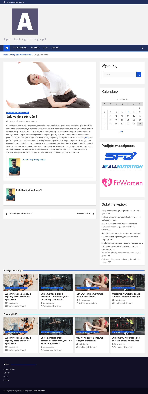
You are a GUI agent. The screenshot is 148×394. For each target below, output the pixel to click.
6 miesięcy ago (119, 300)
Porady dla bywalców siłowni (17, 113)
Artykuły (35, 48)
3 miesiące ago (84, 300)
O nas (45, 48)
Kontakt (55, 48)
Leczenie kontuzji (84, 214)
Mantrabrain (40, 391)
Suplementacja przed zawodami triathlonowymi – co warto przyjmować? (55, 297)
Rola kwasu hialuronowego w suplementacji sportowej (122, 243)
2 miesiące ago (48, 303)
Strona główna (20, 48)
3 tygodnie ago (12, 303)
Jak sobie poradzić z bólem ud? (21, 214)
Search (138, 74)
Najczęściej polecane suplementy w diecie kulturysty (121, 233)
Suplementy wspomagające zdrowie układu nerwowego (126, 295)
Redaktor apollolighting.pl (28, 121)
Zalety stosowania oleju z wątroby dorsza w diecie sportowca (18, 297)
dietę (87, 138)
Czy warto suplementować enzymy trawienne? (119, 223)
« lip (121, 131)
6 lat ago (12, 121)
